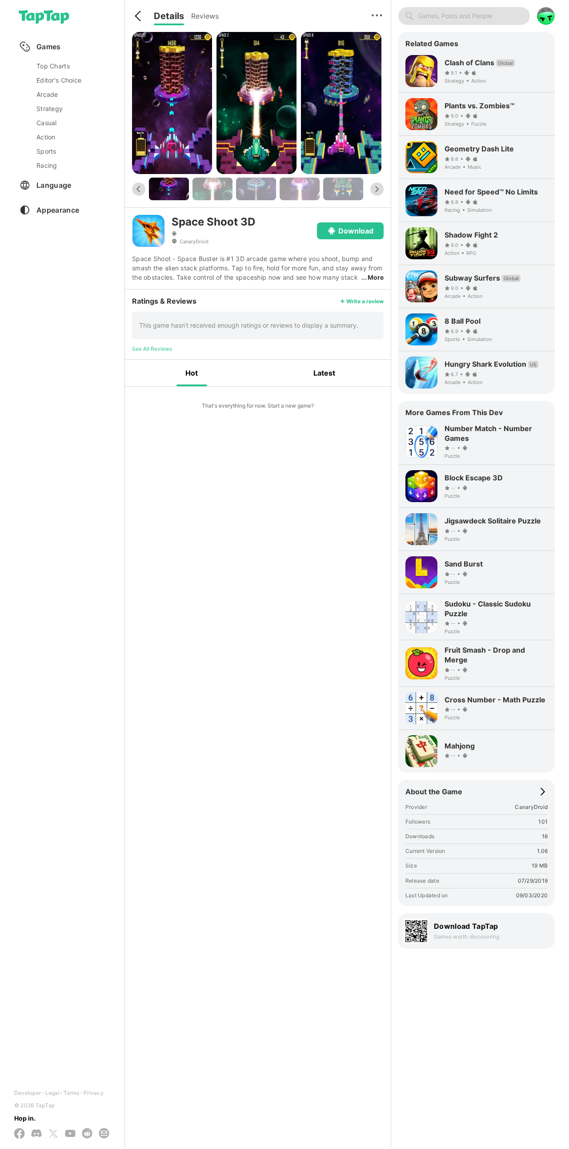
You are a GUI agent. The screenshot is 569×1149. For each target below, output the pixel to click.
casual (46, 123)
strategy (49, 108)
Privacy (94, 1093)
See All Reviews (152, 348)
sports (46, 151)
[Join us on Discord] (36, 1134)
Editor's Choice (58, 80)
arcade (47, 94)
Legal (52, 1093)
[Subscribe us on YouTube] (70, 1134)
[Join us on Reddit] (87, 1134)
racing (46, 165)
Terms (71, 1093)
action (46, 137)
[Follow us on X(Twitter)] (53, 1134)
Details (169, 16)
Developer (27, 1093)
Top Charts (53, 66)
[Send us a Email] (104, 1134)
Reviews (205, 16)
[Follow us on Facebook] (19, 1134)
